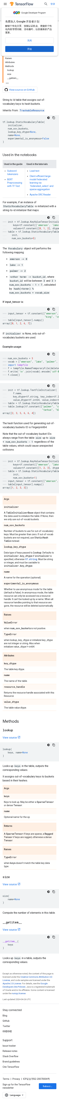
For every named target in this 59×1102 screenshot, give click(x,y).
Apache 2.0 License (12, 983)
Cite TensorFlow (11, 1067)
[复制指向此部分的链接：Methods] (22, 722)
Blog (5, 1015)
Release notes (10, 1051)
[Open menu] (5, 4)
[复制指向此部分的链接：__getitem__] (25, 923)
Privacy (16, 1079)
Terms (6, 1079)
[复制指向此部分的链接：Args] (12, 499)
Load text (34, 171)
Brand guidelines (11, 1061)
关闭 (29, 40)
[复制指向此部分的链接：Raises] (14, 615)
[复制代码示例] (53, 117)
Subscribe (48, 1086)
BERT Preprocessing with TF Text (14, 182)
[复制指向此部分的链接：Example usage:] (25, 347)
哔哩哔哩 (7, 1031)
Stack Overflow (10, 1056)
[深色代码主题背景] (48, 117)
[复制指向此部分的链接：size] (13, 877)
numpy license (19, 993)
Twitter (6, 1026)
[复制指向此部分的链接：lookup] (16, 730)
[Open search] (46, 4)
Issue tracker (9, 1045)
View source (10, 737)
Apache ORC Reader (40, 194)
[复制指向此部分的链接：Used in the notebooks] (40, 155)
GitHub (6, 1021)
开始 (29, 48)
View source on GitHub (22, 89)
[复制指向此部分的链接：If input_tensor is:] (27, 302)
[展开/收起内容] (7, 82)
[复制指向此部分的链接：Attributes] (17, 656)
